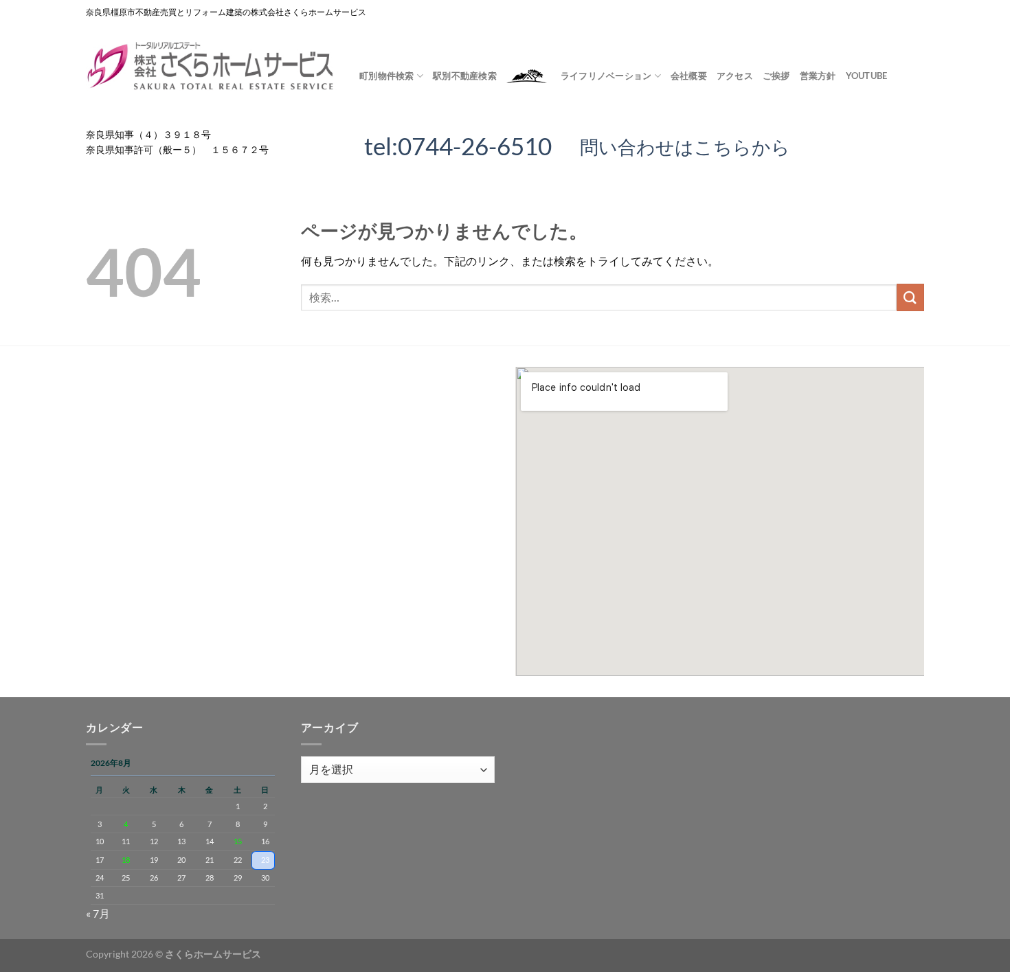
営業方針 (818, 75)
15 (238, 841)
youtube (867, 75)
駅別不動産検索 (465, 75)
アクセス (735, 75)
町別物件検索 (386, 75)
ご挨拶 (776, 75)
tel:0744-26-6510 (458, 146)
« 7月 (98, 913)
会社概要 (689, 75)
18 (126, 859)
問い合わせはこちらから (675, 146)
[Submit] (910, 297)
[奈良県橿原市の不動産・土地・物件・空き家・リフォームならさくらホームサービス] (212, 66)
